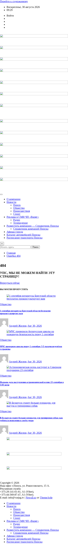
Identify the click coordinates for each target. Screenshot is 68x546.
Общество (19, 208)
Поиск (35, 247)
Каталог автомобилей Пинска (23, 234)
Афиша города (15, 231)
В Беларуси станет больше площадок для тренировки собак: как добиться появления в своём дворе (31, 419)
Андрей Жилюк (18, 325)
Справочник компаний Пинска (30, 228)
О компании (13, 199)
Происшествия (21, 211)
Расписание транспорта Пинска (24, 237)
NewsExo (31, 497)
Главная (11, 252)
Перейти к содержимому (14, 1)
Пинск (17, 205)
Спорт (16, 214)
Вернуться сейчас (10, 282)
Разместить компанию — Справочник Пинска (33, 225)
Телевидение (20, 222)
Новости (11, 202)
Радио (16, 219)
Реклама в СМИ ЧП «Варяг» (23, 217)
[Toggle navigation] (1, 194)
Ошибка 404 (13, 255)
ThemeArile (46, 497)
